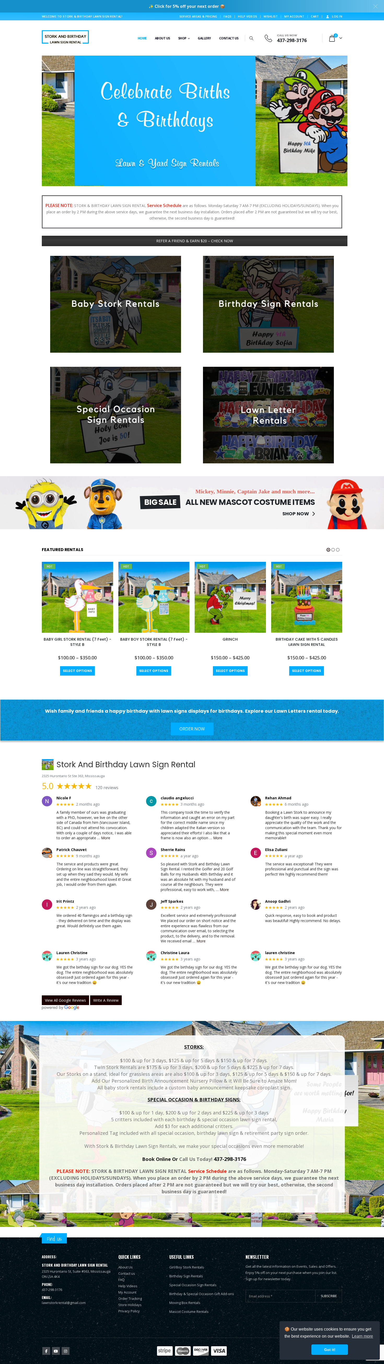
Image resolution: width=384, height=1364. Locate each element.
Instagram (65, 1351)
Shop (182, 38)
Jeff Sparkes (172, 901)
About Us (162, 38)
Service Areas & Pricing (198, 16)
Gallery (204, 38)
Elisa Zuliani (276, 850)
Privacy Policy (129, 1311)
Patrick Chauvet (71, 850)
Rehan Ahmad (278, 798)
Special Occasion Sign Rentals (193, 1285)
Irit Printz (65, 901)
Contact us (126, 1273)
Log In (337, 16)
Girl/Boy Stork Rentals (186, 1267)
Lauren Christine (72, 953)
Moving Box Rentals (184, 1302)
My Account (294, 16)
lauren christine (280, 953)
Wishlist (271, 16)
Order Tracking (130, 1298)
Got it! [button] (329, 1350)
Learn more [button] (362, 1336)
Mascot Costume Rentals (188, 1311)
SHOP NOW (296, 513)
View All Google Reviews (65, 1000)
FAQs (227, 16)
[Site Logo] (65, 38)
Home (142, 38)
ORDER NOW (192, 729)
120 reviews (106, 787)
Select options (77, 671)
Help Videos (247, 16)
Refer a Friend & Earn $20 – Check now (194, 240)
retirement (257, 1133)
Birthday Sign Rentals (186, 1276)
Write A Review (106, 1000)
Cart (315, 16)
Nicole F (63, 798)
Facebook (46, 1351)
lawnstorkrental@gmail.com (64, 1302)
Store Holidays (130, 1304)
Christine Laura (175, 953)
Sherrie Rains (173, 850)
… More (103, 837)
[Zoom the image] (115, 258)
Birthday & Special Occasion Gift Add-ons (201, 1293)
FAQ (121, 1279)
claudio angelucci (177, 798)
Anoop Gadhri (277, 901)
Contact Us (228, 38)
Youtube (56, 1351)
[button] (251, 38)
